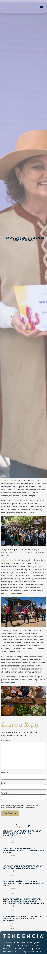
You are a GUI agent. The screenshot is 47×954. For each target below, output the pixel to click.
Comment (6, 740)
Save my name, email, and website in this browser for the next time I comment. (19, 807)
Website (5, 793)
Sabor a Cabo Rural (10, 480)
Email (4, 783)
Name (4, 773)
